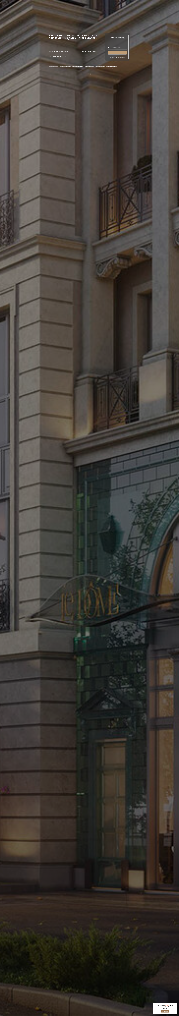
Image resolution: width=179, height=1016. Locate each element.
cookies (167, 1005)
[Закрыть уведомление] (176, 1004)
